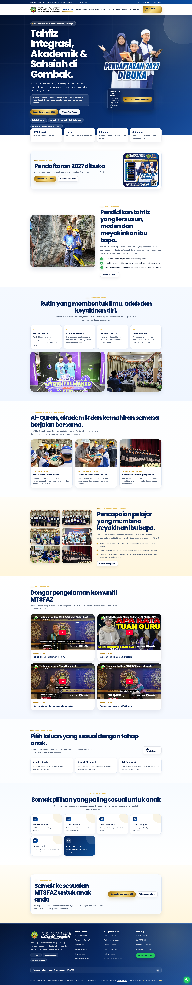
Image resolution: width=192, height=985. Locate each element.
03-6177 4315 (156, 2)
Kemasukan (126, 9)
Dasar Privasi (122, 980)
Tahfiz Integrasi (110, 949)
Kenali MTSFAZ (110, 274)
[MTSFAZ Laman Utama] (44, 10)
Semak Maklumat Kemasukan (137, 99)
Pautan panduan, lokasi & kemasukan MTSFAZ (53, 970)
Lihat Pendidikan (151, 750)
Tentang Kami (81, 9)
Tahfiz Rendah (110, 935)
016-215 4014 (143, 2)
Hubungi (136, 9)
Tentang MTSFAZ (82, 940)
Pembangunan (107, 9)
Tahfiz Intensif (110, 945)
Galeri (118, 9)
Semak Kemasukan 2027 (44, 112)
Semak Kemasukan (45, 179)
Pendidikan (94, 9)
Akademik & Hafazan (113, 958)
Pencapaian (80, 954)
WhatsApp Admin (70, 112)
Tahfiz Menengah (111, 940)
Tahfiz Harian (109, 954)
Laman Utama (67, 9)
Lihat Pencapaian (107, 563)
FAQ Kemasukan (82, 958)
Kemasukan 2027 (149, 9)
